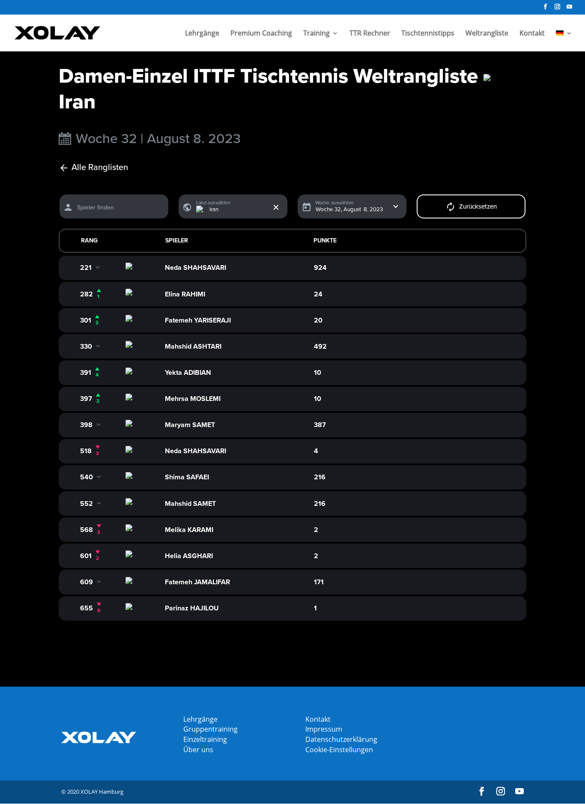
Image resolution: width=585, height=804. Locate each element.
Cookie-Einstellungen (339, 749)
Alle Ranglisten (100, 168)
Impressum (323, 729)
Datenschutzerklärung (341, 739)
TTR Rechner (369, 34)
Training (316, 34)
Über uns (198, 749)
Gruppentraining (210, 729)
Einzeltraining (205, 739)
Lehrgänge (202, 34)
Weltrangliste (487, 34)
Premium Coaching (261, 34)
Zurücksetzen (478, 206)
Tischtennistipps (427, 34)
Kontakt (532, 34)
